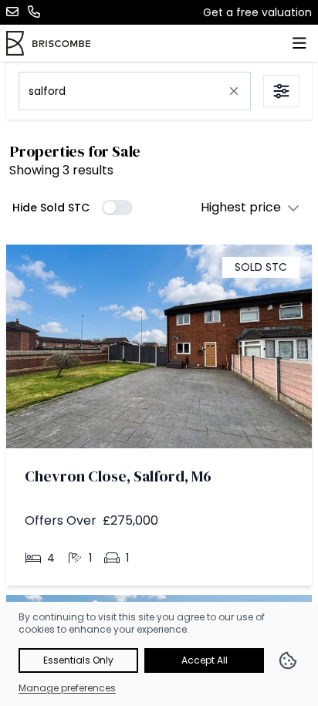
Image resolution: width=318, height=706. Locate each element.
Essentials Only (78, 660)
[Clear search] (234, 91)
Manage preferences (67, 688)
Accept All (204, 660)
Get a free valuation (257, 12)
